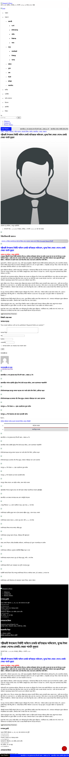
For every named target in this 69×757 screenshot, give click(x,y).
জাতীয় (6, 90)
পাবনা (13, 43)
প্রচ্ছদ (6, 13)
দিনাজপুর (14, 55)
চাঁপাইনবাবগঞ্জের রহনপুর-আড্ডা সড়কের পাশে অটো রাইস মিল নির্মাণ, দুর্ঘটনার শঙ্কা (22, 390)
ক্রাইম (30, 131)
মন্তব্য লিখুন (4, 332)
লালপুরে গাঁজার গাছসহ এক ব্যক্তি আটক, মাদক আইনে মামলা (15, 482)
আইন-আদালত (8, 98)
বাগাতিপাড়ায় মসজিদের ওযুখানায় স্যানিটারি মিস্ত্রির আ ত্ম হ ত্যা (15, 550)
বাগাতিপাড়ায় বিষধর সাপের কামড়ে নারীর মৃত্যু (11, 527)
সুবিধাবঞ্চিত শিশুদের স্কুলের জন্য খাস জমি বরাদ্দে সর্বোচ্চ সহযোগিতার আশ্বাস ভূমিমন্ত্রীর (21, 490)
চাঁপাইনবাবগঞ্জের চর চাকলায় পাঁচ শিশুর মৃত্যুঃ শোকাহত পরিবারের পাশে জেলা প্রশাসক (23, 398)
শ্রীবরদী (28, 421)
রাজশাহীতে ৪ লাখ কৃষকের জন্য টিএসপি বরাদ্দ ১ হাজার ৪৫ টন (26, 129)
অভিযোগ (11, 131)
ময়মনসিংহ (10, 85)
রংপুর (9, 47)
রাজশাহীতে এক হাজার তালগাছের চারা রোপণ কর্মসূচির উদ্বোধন (15, 497)
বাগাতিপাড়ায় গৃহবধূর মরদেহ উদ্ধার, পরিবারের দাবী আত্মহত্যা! (15, 535)
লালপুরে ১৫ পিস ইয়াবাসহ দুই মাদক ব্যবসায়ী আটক (14, 414)
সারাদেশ (7, 17)
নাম (1, 336)
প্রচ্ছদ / (3, 131)
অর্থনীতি (7, 94)
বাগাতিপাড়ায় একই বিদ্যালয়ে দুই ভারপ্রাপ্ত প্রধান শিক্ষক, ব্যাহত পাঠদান (18, 580)
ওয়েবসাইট (3, 342)
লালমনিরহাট (14, 51)
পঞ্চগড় (13, 60)
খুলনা (9, 68)
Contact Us (7, 123)
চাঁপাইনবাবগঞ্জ (15, 30)
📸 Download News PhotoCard (8, 313)
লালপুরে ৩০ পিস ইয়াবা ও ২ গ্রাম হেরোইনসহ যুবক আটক (16, 406)
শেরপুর (40, 131)
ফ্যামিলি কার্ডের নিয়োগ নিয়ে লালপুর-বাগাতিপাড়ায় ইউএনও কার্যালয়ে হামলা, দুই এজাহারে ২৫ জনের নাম (25, 573)
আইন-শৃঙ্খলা (17, 131)
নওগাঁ (13, 26)
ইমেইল (2, 339)
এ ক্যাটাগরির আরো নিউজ (7, 369)
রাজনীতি (7, 107)
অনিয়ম (6, 131)
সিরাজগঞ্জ (14, 38)
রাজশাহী (10, 21)
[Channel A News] (6, 3)
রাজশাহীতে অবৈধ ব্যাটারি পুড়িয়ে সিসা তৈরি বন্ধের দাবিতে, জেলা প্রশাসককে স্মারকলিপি (24, 383)
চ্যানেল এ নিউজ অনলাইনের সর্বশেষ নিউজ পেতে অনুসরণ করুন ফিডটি (27, 241)
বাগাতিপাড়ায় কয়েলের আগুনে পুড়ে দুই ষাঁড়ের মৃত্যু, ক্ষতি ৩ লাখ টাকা (17, 557)
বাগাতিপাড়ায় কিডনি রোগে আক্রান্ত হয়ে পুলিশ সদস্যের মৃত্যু (15, 565)
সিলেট (9, 77)
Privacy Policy (8, 125)
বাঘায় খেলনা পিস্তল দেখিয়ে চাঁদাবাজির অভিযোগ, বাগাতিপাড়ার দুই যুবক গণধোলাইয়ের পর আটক (23, 542)
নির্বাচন (6, 111)
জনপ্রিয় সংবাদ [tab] (36, 429)
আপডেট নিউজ (25, 131)
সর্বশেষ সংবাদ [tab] (36, 425)
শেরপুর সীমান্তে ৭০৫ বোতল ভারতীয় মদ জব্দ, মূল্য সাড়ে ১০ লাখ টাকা (17, 505)
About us (7, 121)
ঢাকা (9, 72)
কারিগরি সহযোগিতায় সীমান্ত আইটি (9, 635)
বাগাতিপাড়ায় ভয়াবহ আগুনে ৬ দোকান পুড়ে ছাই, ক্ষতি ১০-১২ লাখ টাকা (17, 520)
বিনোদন (6, 102)
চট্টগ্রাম (10, 81)
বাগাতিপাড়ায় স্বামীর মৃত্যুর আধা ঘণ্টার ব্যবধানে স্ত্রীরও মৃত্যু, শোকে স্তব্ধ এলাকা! (20, 512)
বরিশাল (9, 64)
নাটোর (13, 34)
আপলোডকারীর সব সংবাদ (6, 367)
